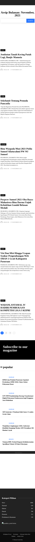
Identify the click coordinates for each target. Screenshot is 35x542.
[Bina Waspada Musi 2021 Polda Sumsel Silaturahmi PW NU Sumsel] (17, 133)
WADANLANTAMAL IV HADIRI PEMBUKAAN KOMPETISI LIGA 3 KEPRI (15, 308)
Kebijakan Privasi (7, 534)
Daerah (11, 377)
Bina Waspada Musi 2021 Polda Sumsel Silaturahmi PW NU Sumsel (16, 151)
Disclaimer (15, 534)
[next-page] (14, 332)
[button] (3, 2)
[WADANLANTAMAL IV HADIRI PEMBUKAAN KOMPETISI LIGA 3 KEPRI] (17, 290)
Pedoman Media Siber (25, 534)
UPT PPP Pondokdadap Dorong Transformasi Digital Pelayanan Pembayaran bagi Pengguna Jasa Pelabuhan (17, 398)
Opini (2, 96)
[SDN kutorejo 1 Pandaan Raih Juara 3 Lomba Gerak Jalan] (3, 407)
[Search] (32, 2)
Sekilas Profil (20, 536)
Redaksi (13, 536)
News (3, 50)
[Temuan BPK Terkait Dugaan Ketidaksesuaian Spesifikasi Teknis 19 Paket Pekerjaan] (3, 437)
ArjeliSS (6, 69)
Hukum (3, 144)
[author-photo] (1, 70)
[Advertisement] (17, 471)
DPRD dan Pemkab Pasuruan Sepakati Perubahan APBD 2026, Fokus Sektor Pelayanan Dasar (15, 382)
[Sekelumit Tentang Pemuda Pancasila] (17, 85)
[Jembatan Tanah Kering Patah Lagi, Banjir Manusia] (17, 39)
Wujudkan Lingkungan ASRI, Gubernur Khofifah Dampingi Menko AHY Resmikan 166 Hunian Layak (18, 428)
